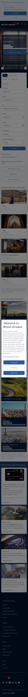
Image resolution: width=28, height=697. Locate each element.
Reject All (14, 373)
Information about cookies (11, 356)
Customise (14, 367)
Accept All (14, 362)
